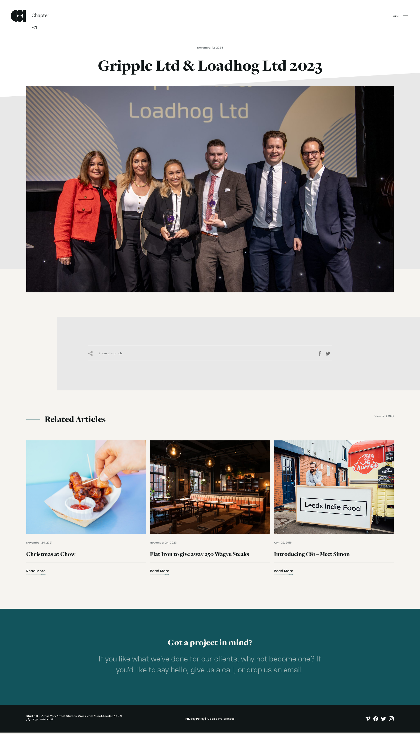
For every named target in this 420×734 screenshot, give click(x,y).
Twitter (328, 353)
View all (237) (384, 416)
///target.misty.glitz (40, 719)
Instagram (390, 719)
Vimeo (366, 719)
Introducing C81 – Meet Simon (312, 557)
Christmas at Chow (50, 557)
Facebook (321, 353)
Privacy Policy (194, 719)
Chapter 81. (41, 17)
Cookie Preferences (221, 719)
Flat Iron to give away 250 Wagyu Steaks (199, 557)
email (292, 670)
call (228, 670)
